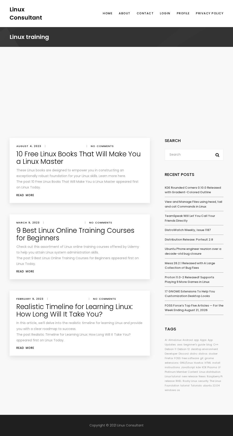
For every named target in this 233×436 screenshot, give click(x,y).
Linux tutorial (173, 376)
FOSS (177, 358)
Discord (184, 353)
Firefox (169, 358)
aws (179, 344)
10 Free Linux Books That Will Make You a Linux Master (78, 157)
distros (203, 353)
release (170, 381)
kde (198, 367)
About (124, 13)
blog (209, 344)
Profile (183, 13)
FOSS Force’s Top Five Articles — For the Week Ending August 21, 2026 (194, 307)
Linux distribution (209, 372)
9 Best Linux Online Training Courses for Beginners (75, 234)
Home (107, 13)
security (203, 381)
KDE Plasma (209, 367)
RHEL (179, 381)
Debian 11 (170, 349)
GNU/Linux (186, 363)
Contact (145, 13)
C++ (215, 344)
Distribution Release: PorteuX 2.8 (189, 239)
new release (190, 376)
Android (187, 340)
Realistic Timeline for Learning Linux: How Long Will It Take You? (74, 310)
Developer (171, 353)
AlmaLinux (174, 340)
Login (165, 13)
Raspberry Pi (215, 376)
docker (213, 353)
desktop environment (204, 349)
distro (193, 353)
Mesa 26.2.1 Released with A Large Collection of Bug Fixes (190, 265)
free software (190, 358)
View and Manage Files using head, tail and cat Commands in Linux (193, 204)
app (196, 340)
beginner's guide (194, 344)
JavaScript (188, 367)
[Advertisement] (116, 104)
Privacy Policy (209, 13)
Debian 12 (183, 349)
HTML (208, 363)
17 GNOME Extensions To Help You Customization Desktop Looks (190, 293)
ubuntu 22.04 (211, 385)
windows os (172, 390)
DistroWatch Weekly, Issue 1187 (188, 230)
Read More (25, 195)
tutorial (185, 385)
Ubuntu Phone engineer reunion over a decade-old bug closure (193, 251)
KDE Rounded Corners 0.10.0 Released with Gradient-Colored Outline (193, 190)
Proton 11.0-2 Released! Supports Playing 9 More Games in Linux (189, 279)
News (202, 376)
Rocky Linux (190, 381)
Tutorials (196, 385)
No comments (102, 146)
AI (166, 340)
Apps (203, 340)
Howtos (198, 363)
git (201, 358)
